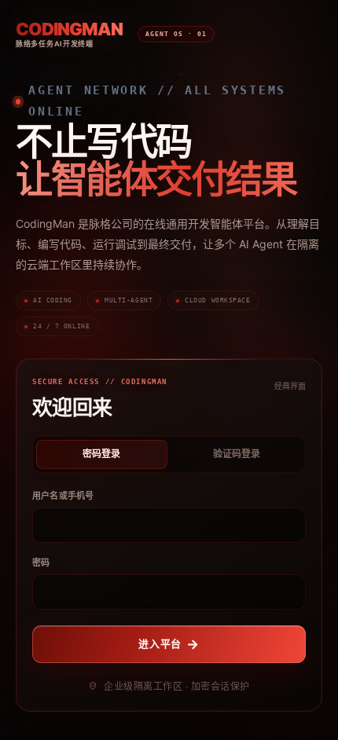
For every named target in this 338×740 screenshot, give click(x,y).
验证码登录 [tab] (236, 454)
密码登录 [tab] (101, 454)
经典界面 (290, 385)
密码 (41, 562)
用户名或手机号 (63, 495)
